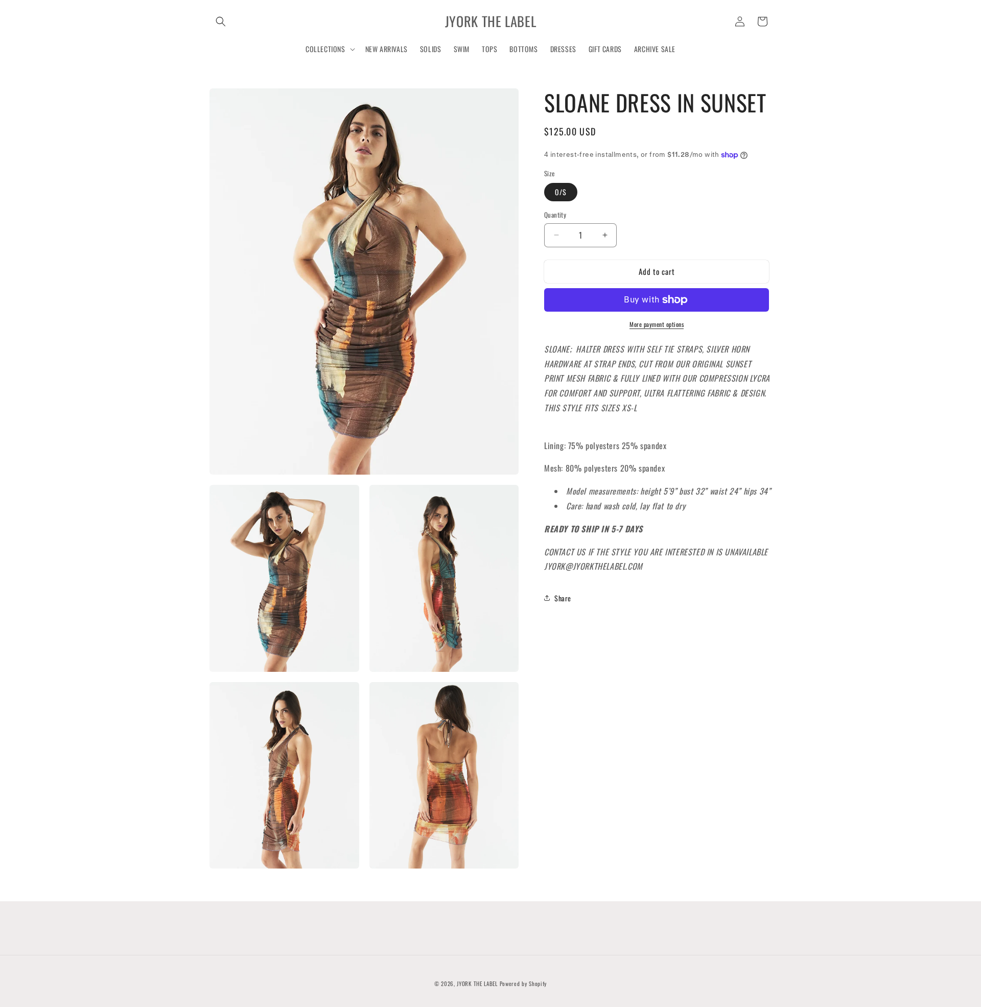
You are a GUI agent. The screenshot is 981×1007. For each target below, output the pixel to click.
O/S (561, 191)
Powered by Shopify (523, 983)
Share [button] (562, 598)
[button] (220, 21)
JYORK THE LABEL (477, 983)
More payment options (656, 324)
